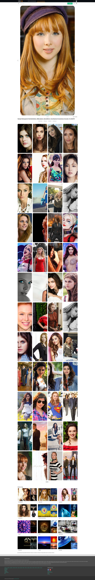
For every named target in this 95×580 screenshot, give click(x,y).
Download (69, 3)
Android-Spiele (5, 568)
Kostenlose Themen (6, 572)
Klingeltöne (5, 570)
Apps (4, 573)
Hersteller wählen (49, 571)
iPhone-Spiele (5, 569)
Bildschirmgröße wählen (50, 572)
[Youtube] (50, 570)
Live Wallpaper (5, 571)
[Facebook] (48, 570)
